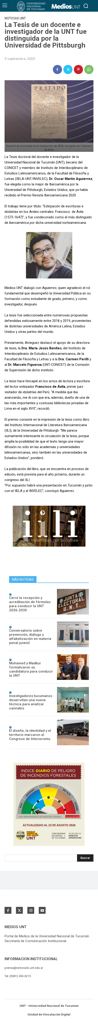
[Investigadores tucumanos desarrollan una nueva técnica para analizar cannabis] (73, 700)
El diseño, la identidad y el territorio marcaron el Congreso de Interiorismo (30, 735)
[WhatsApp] (88, 69)
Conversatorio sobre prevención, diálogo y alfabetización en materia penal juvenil (30, 636)
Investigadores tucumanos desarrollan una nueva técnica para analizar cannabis (30, 702)
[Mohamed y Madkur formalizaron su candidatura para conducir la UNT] (73, 667)
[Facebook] (57, 69)
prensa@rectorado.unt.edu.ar (24, 968)
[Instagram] (30, 910)
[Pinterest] (78, 69)
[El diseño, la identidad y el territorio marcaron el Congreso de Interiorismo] (73, 732)
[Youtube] (42, 910)
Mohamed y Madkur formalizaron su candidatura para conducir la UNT (31, 669)
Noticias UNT (15, 18)
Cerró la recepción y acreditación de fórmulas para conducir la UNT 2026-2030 (30, 604)
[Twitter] (67, 69)
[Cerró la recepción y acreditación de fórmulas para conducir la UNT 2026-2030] (73, 602)
